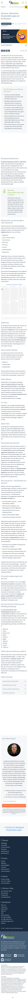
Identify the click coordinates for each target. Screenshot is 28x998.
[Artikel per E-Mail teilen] (7, 51)
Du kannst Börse (5, 883)
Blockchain (4, 182)
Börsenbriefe (4, 893)
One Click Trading (5, 881)
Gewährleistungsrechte (7, 921)
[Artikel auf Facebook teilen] (2, 51)
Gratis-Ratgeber (5, 865)
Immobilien (4, 845)
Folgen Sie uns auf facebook (7, 955)
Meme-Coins (5, 252)
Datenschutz (4, 909)
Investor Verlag (5, 879)
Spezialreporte (5, 853)
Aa (23, 50)
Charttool (3, 867)
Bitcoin (3, 61)
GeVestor (3, 6)
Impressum (4, 907)
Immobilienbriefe (5, 897)
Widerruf (3, 911)
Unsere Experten (5, 871)
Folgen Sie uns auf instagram (20, 955)
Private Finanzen (5, 847)
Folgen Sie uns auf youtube (7, 959)
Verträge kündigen (6, 917)
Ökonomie (4, 849)
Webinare (3, 863)
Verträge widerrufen (6, 919)
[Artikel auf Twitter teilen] (4, 51)
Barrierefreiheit (5, 915)
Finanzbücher (4, 895)
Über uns (3, 905)
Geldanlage (4, 843)
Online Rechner (5, 869)
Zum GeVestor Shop (6, 891)
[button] (26, 7)
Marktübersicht (5, 851)
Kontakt (3, 861)
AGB (2, 913)
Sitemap (3, 923)
